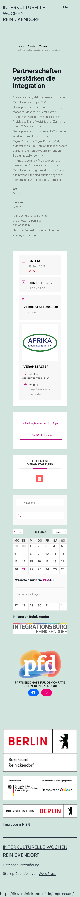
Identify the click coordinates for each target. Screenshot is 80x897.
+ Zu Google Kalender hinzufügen (41, 423)
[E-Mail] (39, 478)
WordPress (47, 874)
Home (21, 46)
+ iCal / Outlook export (41, 435)
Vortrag (43, 46)
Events (31, 46)
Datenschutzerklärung (21, 865)
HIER (26, 824)
